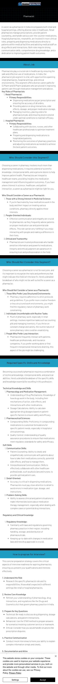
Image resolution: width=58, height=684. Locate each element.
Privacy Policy (15, 672)
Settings (15, 679)
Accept (43, 679)
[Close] (54, 657)
